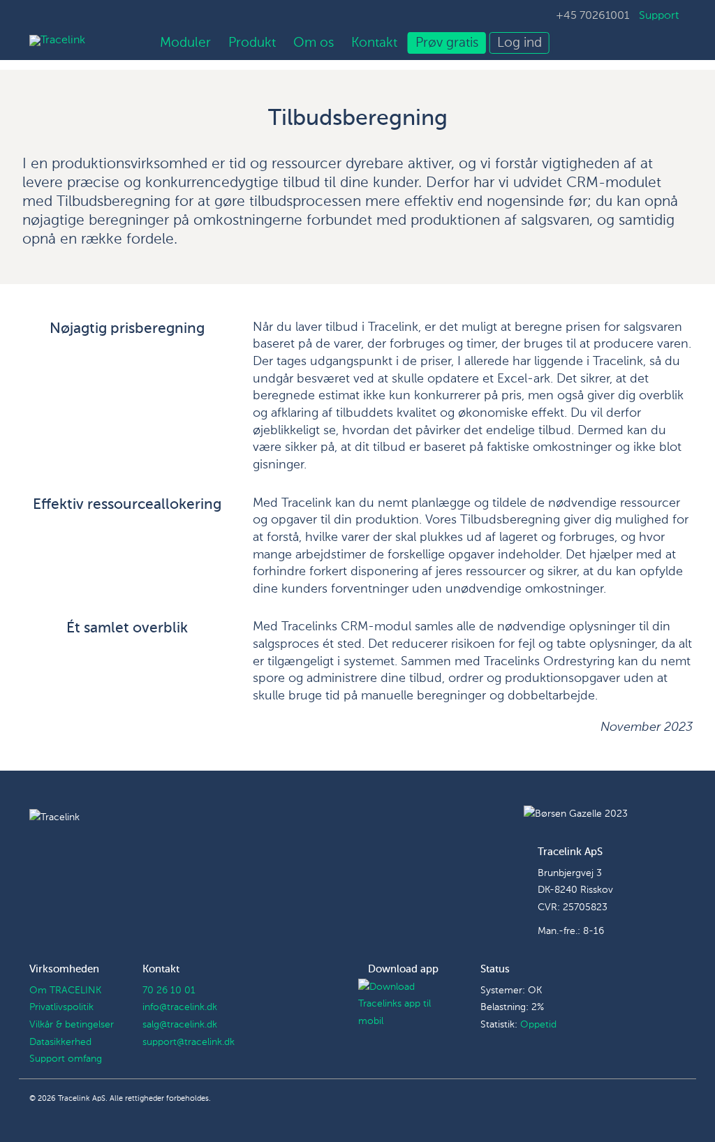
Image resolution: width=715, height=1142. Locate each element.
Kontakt (374, 43)
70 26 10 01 (169, 990)
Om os (313, 43)
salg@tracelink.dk (179, 1025)
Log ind (519, 43)
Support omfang (65, 1059)
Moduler (185, 43)
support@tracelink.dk (188, 1042)
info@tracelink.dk (179, 1007)
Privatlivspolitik (61, 1007)
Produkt (252, 43)
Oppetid (538, 1025)
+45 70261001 (592, 16)
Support (659, 16)
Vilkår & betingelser (71, 1025)
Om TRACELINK (65, 990)
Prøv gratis (446, 43)
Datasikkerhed (60, 1042)
